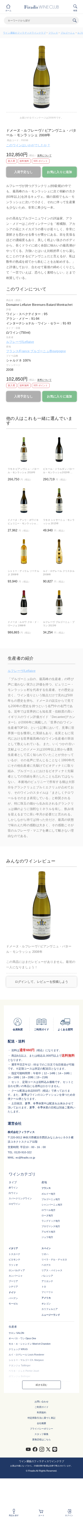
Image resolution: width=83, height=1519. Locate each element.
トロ (44, 1286)
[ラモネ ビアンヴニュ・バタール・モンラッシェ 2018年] (24, 449)
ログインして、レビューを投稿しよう (41, 981)
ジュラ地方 (47, 1237)
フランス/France (18, 351)
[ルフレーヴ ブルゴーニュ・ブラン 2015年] (59, 602)
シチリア (13, 1286)
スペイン (46, 1248)
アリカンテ (47, 1281)
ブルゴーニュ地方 (51, 1199)
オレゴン (46, 1303)
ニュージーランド (51, 1315)
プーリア (13, 1281)
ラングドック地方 (51, 1221)
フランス (53, 33)
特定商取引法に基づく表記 (41, 1418)
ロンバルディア (17, 1270)
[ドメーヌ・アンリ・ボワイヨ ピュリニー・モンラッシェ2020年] (24, 500)
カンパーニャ (16, 1275)
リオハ (45, 1254)
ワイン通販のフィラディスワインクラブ (24, 33)
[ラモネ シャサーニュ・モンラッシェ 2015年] (59, 500)
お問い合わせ (41, 1401)
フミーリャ (47, 1292)
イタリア (13, 1248)
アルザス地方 (48, 1231)
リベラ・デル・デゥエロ (54, 1259)
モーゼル (13, 1303)
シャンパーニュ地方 (52, 1204)
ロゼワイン (14, 1204)
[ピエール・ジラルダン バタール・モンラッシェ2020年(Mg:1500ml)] (59, 449)
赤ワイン (13, 1187)
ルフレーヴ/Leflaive (20, 342)
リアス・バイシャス (52, 1270)
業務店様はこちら (41, 1439)
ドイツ (12, 1292)
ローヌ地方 (47, 1215)
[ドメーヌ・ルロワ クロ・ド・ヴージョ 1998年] (24, 602)
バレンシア (47, 1275)
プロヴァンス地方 (51, 1226)
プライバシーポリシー (41, 1428)
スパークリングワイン (20, 1198)
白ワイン (13, 1193)
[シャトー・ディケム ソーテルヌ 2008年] (24, 551)
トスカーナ (14, 1254)
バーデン (13, 1298)
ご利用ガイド (41, 1407)
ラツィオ (13, 1265)
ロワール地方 (48, 1210)
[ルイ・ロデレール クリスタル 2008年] (59, 551)
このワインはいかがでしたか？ (28, 145)
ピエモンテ (14, 1259)
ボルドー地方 (48, 1194)
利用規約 (41, 1412)
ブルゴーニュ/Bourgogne (48, 351)
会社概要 (41, 1423)
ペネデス (46, 1265)
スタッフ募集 (41, 1434)
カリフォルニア (50, 1309)
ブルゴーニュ (68, 33)
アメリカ (46, 1298)
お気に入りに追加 (59, 172)
